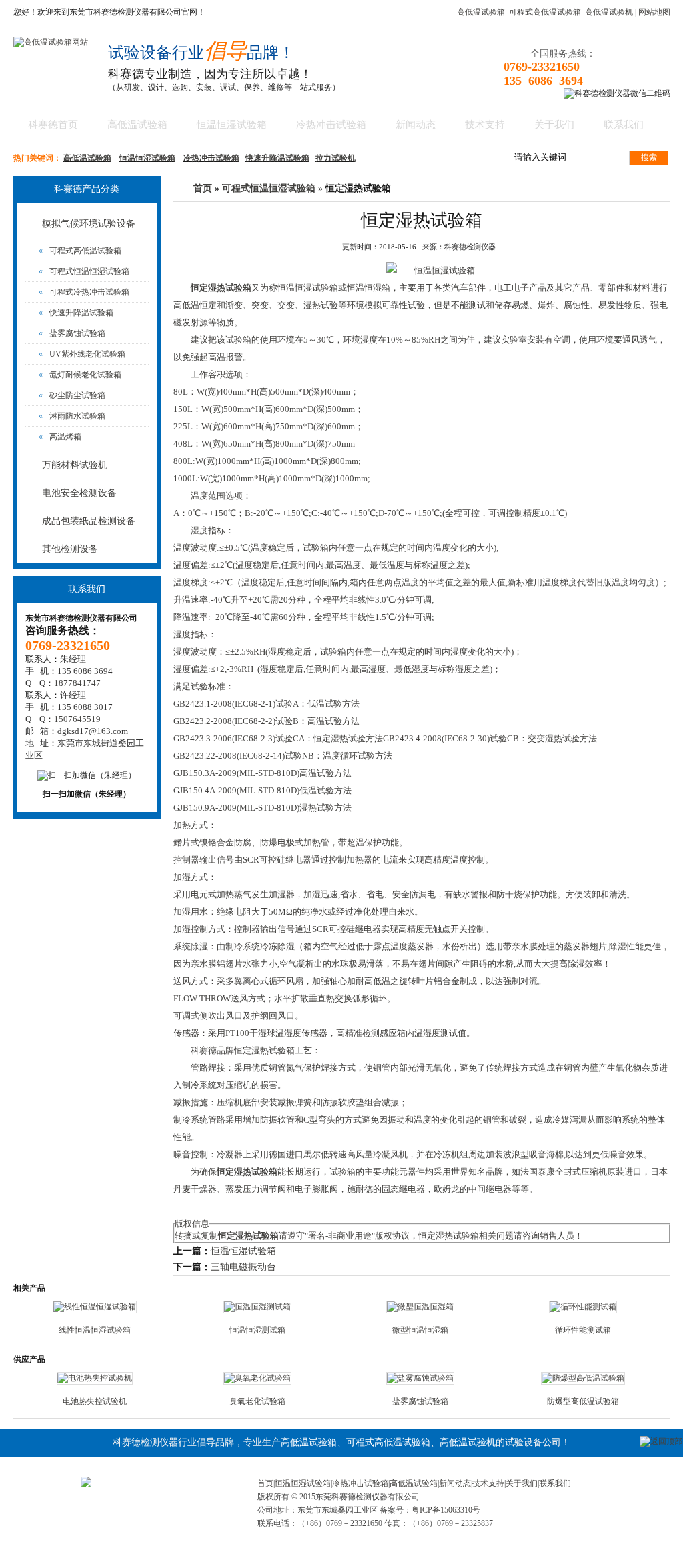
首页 (202, 188)
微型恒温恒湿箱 (420, 1330)
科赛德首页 (53, 124)
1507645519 (77, 719)
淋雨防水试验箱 (72, 416)
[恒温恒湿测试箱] (257, 1306)
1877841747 (77, 683)
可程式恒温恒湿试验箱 (84, 271)
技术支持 (485, 124)
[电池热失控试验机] (95, 1378)
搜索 (649, 157)
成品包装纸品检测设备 (88, 521)
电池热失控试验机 (95, 1401)
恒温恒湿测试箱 (257, 1330)
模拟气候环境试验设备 (88, 224)
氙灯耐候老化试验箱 (80, 374)
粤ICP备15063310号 (446, 1510)
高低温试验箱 (481, 12)
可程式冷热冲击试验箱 (84, 292)
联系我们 (624, 124)
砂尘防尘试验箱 (72, 395)
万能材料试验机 (74, 465)
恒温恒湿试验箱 (232, 124)
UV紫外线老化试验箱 (82, 354)
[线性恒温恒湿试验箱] (95, 1306)
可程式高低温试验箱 (545, 12)
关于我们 (554, 124)
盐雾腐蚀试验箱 (72, 333)
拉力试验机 (335, 158)
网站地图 (654, 12)
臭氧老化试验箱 (257, 1401)
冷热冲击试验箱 (331, 124)
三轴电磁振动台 (243, 1267)
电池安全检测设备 (79, 493)
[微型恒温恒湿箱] (420, 1306)
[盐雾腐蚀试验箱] (420, 1378)
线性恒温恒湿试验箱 (95, 1330)
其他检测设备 (70, 549)
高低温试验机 (609, 12)
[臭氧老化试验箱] (257, 1378)
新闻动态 (416, 124)
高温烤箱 (60, 436)
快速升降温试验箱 (277, 158)
